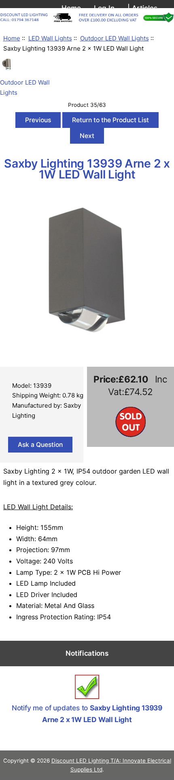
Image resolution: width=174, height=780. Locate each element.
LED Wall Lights (50, 38)
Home (71, 8)
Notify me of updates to (87, 713)
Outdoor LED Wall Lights (114, 38)
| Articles (142, 8)
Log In (104, 8)
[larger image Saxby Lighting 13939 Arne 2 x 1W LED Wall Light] (87, 349)
